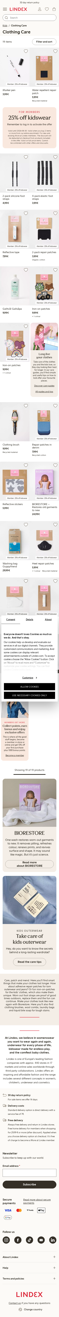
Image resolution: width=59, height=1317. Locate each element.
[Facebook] (17, 1240)
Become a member (15, 755)
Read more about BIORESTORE (29, 864)
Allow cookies (29, 686)
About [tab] (48, 619)
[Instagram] (6, 1240)
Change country (33, 1309)
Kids (5, 25)
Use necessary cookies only (29, 695)
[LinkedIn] (52, 1240)
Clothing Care (19, 25)
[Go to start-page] (18, 9)
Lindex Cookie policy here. (17, 669)
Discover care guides (44, 385)
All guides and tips (44, 391)
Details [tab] (29, 619)
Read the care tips (29, 962)
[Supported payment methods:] (29, 1214)
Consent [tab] (10, 619)
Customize (27, 677)
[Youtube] (41, 1240)
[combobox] (29, 17)
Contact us (15, 1303)
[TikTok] (29, 1240)
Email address (11, 1166)
